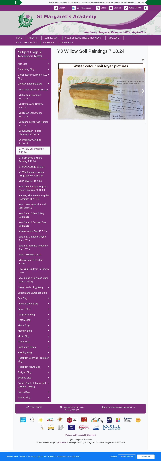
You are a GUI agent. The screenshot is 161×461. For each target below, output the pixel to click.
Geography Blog (26, 314)
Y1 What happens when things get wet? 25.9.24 (31, 174)
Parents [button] (32, 38)
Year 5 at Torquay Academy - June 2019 (34, 247)
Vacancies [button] (65, 43)
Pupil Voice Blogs (27, 347)
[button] (60, 91)
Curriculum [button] (51, 38)
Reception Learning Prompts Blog (33, 360)
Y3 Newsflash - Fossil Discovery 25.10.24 (30, 133)
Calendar (48, 43)
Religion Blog (24, 372)
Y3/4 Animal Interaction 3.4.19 (31, 262)
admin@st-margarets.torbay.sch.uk (120, 407)
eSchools (62, 443)
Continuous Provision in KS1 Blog (32, 76)
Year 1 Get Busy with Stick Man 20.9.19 (33, 206)
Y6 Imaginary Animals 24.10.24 (30, 142)
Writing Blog (24, 397)
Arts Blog (22, 64)
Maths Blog (24, 325)
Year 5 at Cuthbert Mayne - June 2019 (33, 238)
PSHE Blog (23, 341)
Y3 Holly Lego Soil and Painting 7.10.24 (30, 159)
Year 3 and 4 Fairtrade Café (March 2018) (33, 280)
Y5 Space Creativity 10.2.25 (33, 89)
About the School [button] (26, 43)
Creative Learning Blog (30, 83)
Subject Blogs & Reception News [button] (83, 38)
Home (19, 38)
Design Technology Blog (30, 287)
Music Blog (23, 336)
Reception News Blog (29, 367)
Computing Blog (26, 69)
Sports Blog (24, 392)
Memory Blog (25, 330)
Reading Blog (25, 352)
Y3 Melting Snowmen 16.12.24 (30, 97)
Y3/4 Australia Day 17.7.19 (33, 231)
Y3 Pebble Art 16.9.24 (30, 181)
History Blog (24, 320)
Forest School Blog (28, 303)
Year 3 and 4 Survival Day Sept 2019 (32, 224)
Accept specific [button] (127, 457)
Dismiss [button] (113, 457)
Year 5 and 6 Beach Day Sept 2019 (31, 215)
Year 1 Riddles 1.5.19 (30, 254)
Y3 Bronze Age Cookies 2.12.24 (31, 106)
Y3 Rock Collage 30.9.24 (32, 166)
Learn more (75, 457)
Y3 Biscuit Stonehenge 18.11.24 (30, 115)
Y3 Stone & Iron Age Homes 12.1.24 (33, 124)
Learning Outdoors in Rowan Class (34, 271)
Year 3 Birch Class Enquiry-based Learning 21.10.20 (33, 188)
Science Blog (24, 377)
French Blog (24, 309)
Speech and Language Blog (32, 292)
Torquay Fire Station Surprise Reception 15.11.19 (34, 197)
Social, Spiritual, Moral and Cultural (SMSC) (32, 385)
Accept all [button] (146, 457)
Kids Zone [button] (114, 38)
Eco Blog (22, 298)
